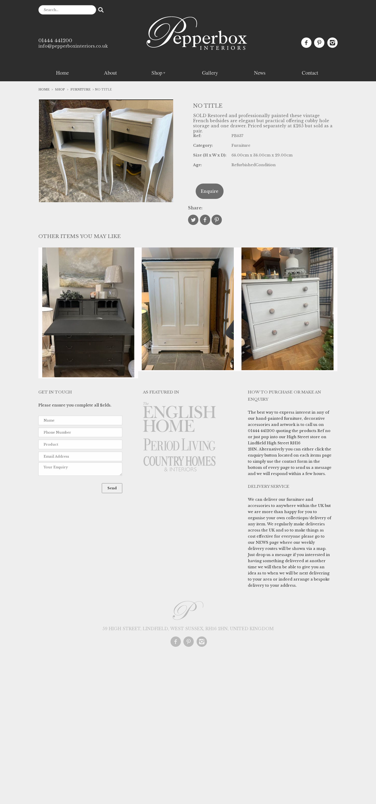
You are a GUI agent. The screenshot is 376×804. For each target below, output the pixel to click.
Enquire (209, 191)
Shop (156, 72)
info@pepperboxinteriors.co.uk (73, 46)
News (260, 72)
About (110, 72)
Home (62, 72)
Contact (310, 72)
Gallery (210, 72)
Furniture (80, 89)
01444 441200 (55, 40)
